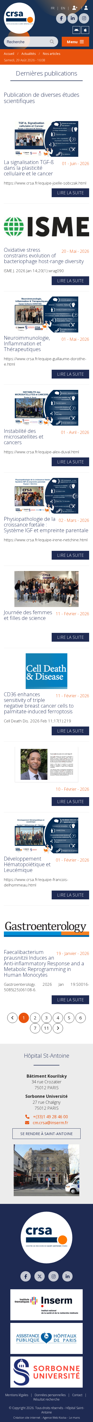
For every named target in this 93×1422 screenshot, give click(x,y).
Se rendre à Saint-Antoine (46, 1133)
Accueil (9, 53)
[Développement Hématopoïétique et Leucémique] (46, 835)
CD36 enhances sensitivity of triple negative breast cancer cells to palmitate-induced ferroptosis (39, 703)
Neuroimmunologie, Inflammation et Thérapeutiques (27, 343)
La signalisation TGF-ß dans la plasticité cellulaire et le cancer (29, 168)
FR (53, 8)
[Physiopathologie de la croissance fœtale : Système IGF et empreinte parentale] (46, 496)
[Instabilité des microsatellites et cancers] (46, 408)
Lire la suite (70, 193)
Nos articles (51, 53)
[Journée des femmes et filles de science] (46, 589)
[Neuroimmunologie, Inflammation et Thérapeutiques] (46, 314)
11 (46, 1028)
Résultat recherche (46, 1399)
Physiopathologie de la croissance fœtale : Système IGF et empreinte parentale (46, 524)
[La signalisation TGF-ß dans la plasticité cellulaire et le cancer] (46, 139)
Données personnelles (50, 1395)
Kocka (62, 1417)
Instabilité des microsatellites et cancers (23, 436)
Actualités (28, 53)
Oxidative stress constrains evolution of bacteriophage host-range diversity (44, 255)
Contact (77, 1395)
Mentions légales (16, 1395)
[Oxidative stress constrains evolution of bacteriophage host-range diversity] (46, 227)
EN (63, 8)
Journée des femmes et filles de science (28, 615)
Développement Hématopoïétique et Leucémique (27, 864)
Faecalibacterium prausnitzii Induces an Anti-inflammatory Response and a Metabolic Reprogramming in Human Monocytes (44, 963)
